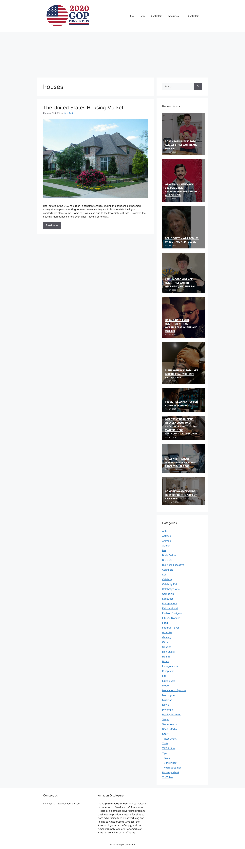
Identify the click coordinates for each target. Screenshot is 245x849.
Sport (165, 733)
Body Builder (169, 555)
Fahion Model (170, 608)
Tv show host (169, 762)
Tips (164, 753)
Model (165, 685)
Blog (131, 16)
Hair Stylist (168, 651)
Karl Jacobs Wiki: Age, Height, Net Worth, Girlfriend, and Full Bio (180, 283)
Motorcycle (168, 695)
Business (167, 560)
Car (164, 574)
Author (166, 545)
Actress (166, 536)
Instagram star (170, 666)
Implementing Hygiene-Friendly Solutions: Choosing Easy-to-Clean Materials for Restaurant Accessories (181, 426)
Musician (167, 700)
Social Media (169, 729)
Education (168, 598)
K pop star (168, 671)
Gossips (166, 647)
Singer (165, 719)
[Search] (198, 86)
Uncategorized (170, 772)
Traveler (166, 758)
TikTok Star (168, 748)
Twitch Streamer (171, 767)
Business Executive (173, 564)
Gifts (165, 642)
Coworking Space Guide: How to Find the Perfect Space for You (181, 495)
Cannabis (167, 569)
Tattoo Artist (169, 738)
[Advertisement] (122, 53)
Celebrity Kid (169, 584)
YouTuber (167, 777)
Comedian (168, 593)
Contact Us (156, 16)
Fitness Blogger (171, 618)
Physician (167, 709)
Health (166, 656)
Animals (166, 540)
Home (165, 661)
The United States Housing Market (83, 107)
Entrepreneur (169, 603)
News (142, 16)
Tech (165, 743)
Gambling (167, 632)
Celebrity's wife (171, 589)
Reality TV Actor (171, 714)
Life (164, 676)
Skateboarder (170, 724)
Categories (173, 16)
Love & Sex (168, 680)
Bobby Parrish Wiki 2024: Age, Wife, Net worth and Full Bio (181, 145)
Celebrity (167, 579)
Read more (52, 225)
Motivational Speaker (174, 690)
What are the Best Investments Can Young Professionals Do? (180, 462)
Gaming (166, 637)
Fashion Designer (172, 613)
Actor (165, 531)
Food (165, 622)
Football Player (170, 627)
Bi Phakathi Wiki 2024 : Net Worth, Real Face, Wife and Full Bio (181, 374)
